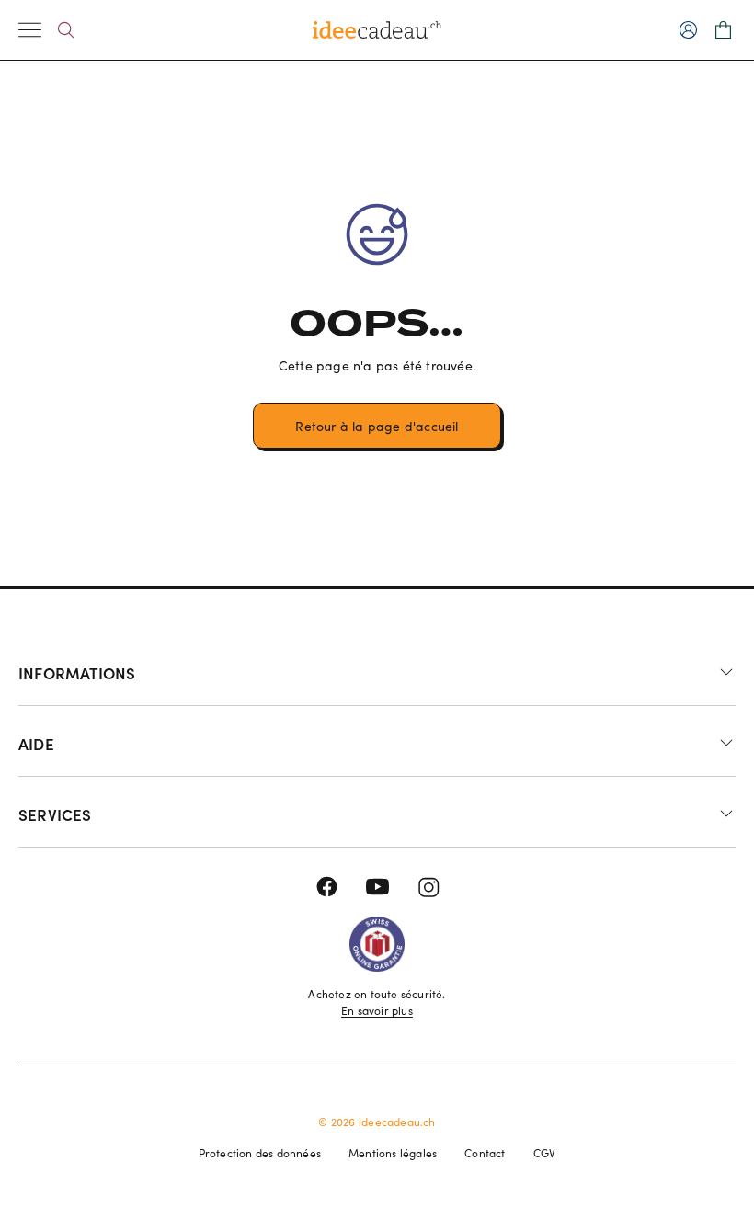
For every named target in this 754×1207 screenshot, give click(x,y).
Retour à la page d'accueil (376, 426)
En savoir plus (377, 1010)
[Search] (65, 29)
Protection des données (260, 1152)
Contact (484, 1152)
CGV (544, 1152)
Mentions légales (392, 1152)
